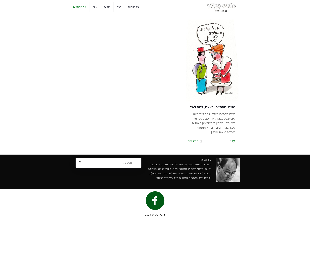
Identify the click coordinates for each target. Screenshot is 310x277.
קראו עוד (193, 141)
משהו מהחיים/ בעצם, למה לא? (212, 107)
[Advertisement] (155, 248)
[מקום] (222, 7)
